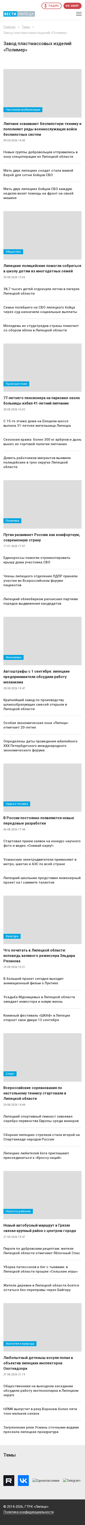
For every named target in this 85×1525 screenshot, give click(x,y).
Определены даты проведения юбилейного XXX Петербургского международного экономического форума (40, 745)
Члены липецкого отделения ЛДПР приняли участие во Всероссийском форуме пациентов (40, 580)
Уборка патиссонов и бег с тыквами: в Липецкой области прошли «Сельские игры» (40, 1269)
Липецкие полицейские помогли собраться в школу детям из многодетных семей (42, 268)
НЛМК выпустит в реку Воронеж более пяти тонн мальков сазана (40, 1411)
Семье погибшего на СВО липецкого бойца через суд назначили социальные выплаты (40, 309)
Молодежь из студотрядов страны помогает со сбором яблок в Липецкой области (41, 328)
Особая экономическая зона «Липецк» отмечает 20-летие (35, 725)
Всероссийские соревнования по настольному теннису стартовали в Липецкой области (34, 1093)
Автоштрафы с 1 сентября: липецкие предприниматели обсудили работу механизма (36, 676)
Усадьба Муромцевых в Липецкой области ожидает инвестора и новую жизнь (39, 999)
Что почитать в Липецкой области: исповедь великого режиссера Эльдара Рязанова (39, 955)
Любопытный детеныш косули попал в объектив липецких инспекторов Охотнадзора (38, 1363)
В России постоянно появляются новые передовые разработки (38, 820)
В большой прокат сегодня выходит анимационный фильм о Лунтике (33, 981)
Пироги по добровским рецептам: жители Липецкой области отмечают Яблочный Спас (41, 1251)
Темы (26, 27)
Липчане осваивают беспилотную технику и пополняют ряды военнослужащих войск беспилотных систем (42, 129)
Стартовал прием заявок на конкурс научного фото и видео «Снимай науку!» (42, 843)
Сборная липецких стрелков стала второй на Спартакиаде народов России (41, 1137)
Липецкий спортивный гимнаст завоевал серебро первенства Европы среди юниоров (41, 1118)
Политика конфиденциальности (28, 1512)
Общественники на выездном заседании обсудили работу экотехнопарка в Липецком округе (40, 1390)
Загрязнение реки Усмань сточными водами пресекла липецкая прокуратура (41, 1429)
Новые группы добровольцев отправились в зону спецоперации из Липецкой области (40, 154)
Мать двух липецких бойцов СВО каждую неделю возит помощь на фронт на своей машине (38, 193)
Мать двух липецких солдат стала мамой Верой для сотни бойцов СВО (38, 172)
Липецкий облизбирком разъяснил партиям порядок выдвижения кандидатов (40, 601)
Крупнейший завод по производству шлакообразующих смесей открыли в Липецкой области (35, 704)
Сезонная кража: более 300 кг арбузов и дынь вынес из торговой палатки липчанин (42, 442)
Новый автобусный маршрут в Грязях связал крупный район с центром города (39, 1228)
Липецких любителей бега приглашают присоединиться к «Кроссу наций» (36, 1155)
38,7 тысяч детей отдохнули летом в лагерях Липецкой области (41, 291)
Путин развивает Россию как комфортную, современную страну (41, 537)
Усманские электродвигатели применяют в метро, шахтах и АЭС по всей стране (39, 862)
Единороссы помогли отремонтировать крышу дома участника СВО (36, 560)
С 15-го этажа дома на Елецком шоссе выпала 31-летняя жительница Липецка (37, 423)
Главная (9, 27)
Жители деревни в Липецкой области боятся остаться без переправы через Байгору (41, 1287)
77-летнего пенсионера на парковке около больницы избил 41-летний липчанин (41, 400)
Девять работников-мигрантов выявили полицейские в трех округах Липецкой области (37, 462)
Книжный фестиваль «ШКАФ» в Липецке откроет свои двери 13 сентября (36, 1017)
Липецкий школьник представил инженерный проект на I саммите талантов (42, 880)
